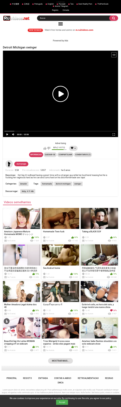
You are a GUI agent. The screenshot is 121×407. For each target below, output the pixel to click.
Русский (62, 4)
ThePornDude (102, 4)
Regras (109, 378)
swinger (77, 184)
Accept (62, 402)
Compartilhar (65, 155)
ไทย (71, 4)
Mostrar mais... (60, 361)
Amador (23, 184)
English (51, 4)
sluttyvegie (21, 164)
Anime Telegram (61, 6)
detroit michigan (63, 184)
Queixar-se (50, 155)
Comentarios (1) (83, 155)
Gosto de (44, 148)
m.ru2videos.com (84, 30)
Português (38, 4)
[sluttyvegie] (9, 164)
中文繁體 (15, 4)
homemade (47, 184)
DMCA (60, 382)
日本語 (26, 4)
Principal (11, 378)
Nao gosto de (48, 148)
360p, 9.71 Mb (28, 191)
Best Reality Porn (85, 4)
